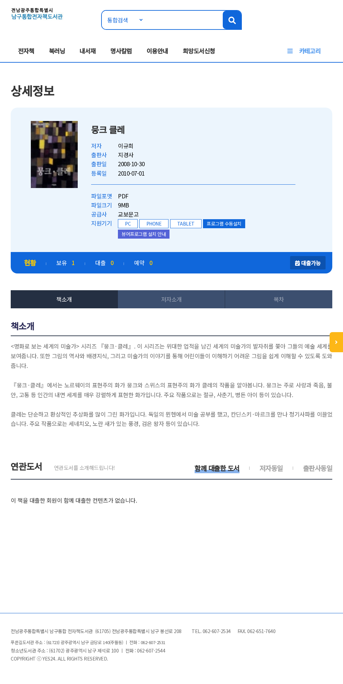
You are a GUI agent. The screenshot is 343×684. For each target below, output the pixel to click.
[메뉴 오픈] (336, 342)
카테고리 (310, 50)
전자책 (26, 50)
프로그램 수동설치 (224, 223)
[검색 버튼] (232, 20)
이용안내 (157, 50)
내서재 (88, 50)
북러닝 (57, 50)
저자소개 (171, 299)
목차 (279, 299)
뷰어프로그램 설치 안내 (144, 234)
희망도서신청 (199, 50)
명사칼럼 (121, 50)
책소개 (64, 299)
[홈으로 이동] (37, 13)
